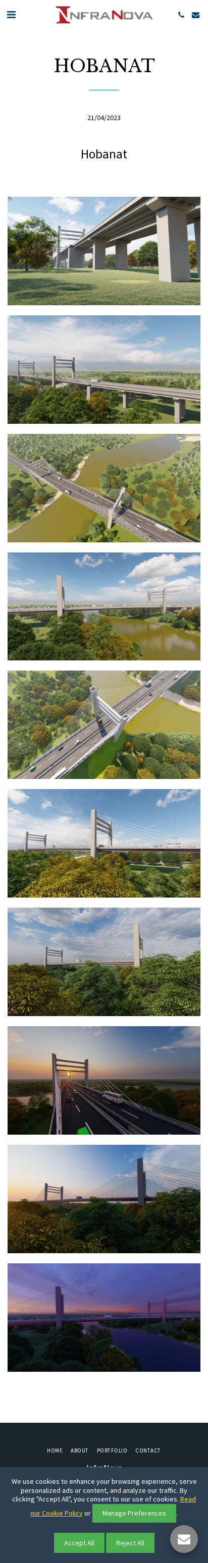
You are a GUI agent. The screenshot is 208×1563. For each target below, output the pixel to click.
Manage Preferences (134, 1513)
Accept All (79, 1542)
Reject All (130, 1542)
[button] (11, 14)
